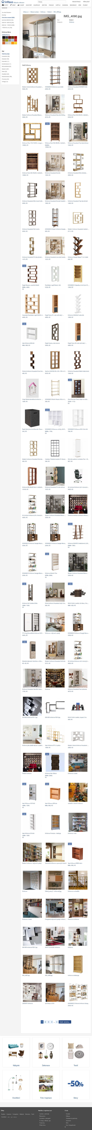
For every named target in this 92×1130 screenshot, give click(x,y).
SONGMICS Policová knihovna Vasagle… (79, 1003)
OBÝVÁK (44, 5)
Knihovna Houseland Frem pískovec (77, 689)
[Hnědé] (12, 37)
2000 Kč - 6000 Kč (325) (8, 22)
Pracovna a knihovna (73, 919)
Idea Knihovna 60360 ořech (75, 863)
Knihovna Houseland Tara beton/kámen (78, 143)
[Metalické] (6, 37)
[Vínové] (15, 37)
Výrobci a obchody (44, 1114)
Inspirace (9, 1114)
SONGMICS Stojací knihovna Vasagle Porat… (57, 229)
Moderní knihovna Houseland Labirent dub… (79, 229)
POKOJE (51, 5)
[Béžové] (9, 43)
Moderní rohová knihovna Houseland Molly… (34, 87)
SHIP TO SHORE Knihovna (52, 947)
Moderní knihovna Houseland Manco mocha (56, 515)
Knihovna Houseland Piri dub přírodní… (32, 257)
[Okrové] (15, 43)
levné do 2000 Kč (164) (7, 20)
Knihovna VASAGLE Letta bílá (76, 315)
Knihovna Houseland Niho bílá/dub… (77, 173)
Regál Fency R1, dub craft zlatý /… (54, 315)
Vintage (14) (5, 81)
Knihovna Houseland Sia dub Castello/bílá (56, 201)
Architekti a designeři (44, 1118)
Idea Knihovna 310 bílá (28, 833)
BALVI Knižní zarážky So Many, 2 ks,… (78, 603)
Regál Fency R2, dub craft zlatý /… (77, 343)
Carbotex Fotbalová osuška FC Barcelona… (56, 459)
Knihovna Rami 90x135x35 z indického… (33, 173)
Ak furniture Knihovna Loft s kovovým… (78, 487)
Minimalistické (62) (6, 66)
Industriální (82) (6, 56)
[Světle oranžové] (12, 43)
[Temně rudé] (9, 37)
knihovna (15, 1117)
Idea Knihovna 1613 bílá (28, 803)
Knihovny (71, 22)
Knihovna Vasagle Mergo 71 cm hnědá (78, 257)
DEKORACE (73, 5)
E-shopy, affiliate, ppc (45, 1120)
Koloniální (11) (5, 61)
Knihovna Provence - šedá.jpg (53, 833)
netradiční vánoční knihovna (75, 803)
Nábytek (22, 1114)
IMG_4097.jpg (26, 975)
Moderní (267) (5, 69)
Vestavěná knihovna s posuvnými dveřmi (55, 863)
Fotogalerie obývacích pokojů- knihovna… (56, 919)
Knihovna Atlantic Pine (51, 573)
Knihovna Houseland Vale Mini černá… (32, 689)
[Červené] (15, 40)
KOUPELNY (37, 5)
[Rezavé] (3, 43)
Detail (41, 89)
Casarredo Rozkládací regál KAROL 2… (32, 315)
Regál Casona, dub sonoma (52, 343)
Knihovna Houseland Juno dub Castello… (56, 257)
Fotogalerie (15, 1114)
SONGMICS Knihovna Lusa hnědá (54, 87)
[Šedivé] (9, 40)
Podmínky (42, 1123)
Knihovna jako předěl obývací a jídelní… (32, 745)
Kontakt (68, 1114)
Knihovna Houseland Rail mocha (30, 229)
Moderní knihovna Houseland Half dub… (55, 661)
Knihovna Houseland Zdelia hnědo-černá (78, 371)
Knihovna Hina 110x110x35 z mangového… (33, 143)
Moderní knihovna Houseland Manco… (32, 115)
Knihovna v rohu (72, 833)
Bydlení (3, 1114)
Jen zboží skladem (6, 12)
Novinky (4, 15)
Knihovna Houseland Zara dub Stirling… (55, 115)
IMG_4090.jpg (48, 975)
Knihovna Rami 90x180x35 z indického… (56, 143)
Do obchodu (35, 89)
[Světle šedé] (6, 43)
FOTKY (6, 5)
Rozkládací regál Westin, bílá (53, 285)
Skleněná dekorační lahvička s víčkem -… (33, 661)
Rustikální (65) (5, 74)
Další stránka (65, 1022)
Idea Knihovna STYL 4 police (52, 745)
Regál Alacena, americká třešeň (30, 285)
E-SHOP (21, 5)
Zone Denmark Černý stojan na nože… (78, 399)
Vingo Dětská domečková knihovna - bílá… (33, 399)
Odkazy (68, 1116)
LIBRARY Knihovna (27, 1003)
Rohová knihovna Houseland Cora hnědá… (33, 371)
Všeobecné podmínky (71, 1118)
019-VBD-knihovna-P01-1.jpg (29, 717)
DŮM (79, 5)
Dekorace (27, 1114)
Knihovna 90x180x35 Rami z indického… (33, 487)
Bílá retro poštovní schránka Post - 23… (78, 459)
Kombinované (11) (6, 64)
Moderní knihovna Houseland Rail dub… (32, 459)
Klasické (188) (5, 59)
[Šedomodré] (12, 40)
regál (11, 1117)
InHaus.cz (25, 12)
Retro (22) (4, 71)
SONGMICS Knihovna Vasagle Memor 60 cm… (34, 543)
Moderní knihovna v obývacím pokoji (31, 863)
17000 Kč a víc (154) (7, 27)
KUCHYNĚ (29, 5)
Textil (32, 1114)
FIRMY (14, 5)
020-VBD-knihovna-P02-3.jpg (52, 717)
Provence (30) (5, 79)
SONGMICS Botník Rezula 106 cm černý (56, 399)
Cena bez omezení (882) (8, 17)
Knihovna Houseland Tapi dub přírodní (78, 201)
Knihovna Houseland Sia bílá (52, 173)
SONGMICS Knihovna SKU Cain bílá (78, 429)
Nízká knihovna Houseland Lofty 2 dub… (56, 603)
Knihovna (47, 689)
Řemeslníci (42, 1116)
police (9, 1117)
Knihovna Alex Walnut (51, 773)
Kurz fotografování (71, 1125)
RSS (67, 1123)
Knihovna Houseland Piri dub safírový (55, 487)
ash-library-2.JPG (49, 1003)
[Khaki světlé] (6, 40)
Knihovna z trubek (72, 773)
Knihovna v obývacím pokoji (52, 633)
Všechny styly (5, 54)
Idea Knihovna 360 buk (51, 803)
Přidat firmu (42, 1125)
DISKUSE (4, 8)
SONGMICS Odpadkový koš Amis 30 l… (78, 285)
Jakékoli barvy (6, 35)
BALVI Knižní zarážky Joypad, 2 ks (77, 717)
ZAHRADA (65, 5)
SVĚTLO (58, 5)
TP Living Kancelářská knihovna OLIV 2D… (33, 633)
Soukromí (68, 1120)
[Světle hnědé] (3, 40)
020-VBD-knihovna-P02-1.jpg (29, 947)
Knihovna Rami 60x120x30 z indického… (78, 115)
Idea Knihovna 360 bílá (28, 343)
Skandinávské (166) (7, 76)
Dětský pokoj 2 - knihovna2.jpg (53, 891)
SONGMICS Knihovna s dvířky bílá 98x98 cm (57, 429)
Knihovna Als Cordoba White (29, 603)
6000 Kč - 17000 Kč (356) (8, 25)
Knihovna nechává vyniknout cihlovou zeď (79, 515)
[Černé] (3, 37)
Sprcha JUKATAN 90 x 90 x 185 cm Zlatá (56, 371)
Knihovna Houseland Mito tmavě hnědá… (33, 201)
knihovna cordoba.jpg (73, 975)
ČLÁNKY (85, 5)
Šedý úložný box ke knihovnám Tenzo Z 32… (34, 429)
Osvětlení (3, 1117)
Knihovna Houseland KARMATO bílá (77, 87)
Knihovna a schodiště (73, 891)
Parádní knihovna (26, 773)
